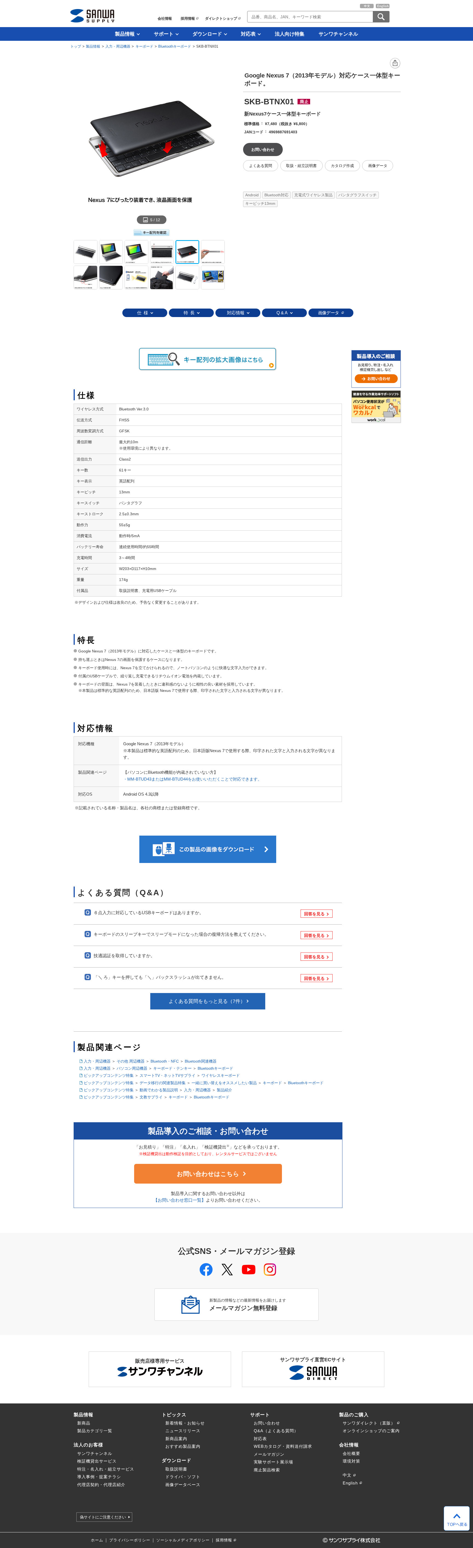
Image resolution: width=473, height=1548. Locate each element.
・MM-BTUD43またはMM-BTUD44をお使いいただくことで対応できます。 (192, 779)
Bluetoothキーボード (174, 46)
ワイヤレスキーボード (220, 1075)
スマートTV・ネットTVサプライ (167, 1075)
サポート (164, 34)
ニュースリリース (182, 1430)
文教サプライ (151, 1097)
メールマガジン (269, 1454)
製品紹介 (224, 1090)
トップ (75, 46)
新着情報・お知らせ (185, 1423)
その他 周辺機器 (131, 1061)
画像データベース (182, 1484)
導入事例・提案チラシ (99, 1476)
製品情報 (125, 34)
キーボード (144, 46)
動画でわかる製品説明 (159, 1090)
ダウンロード (207, 34)
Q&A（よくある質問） (276, 1430)
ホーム (97, 1540)
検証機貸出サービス (97, 1461)
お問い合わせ (267, 1423)
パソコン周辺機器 (132, 1068)
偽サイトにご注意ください (103, 1517)
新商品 (83, 1423)
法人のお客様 (88, 1444)
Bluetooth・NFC (165, 1061)
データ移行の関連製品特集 (163, 1083)
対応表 (248, 34)
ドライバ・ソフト (182, 1476)
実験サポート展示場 (273, 1462)
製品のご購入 (354, 1414)
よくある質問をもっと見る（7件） (207, 1001)
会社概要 (351, 1453)
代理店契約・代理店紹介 (101, 1484)
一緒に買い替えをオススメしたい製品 (224, 1083)
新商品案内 (176, 1438)
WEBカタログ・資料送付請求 (283, 1446)
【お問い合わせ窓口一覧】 (179, 1200)
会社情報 (165, 18)
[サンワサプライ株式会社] (92, 15)
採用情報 (188, 18)
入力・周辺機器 (117, 46)
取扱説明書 (176, 1469)
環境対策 (351, 1461)
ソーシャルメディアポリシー (183, 1540)
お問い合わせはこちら (208, 1173)
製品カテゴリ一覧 (94, 1430)
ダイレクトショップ (221, 18)
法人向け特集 (289, 34)
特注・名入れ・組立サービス (105, 1469)
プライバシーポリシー (129, 1540)
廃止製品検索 (267, 1470)
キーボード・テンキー (172, 1068)
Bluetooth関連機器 (201, 1061)
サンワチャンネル (338, 34)
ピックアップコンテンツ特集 (109, 1075)
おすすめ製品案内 (182, 1446)
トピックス (174, 1414)
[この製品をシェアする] (395, 63)
